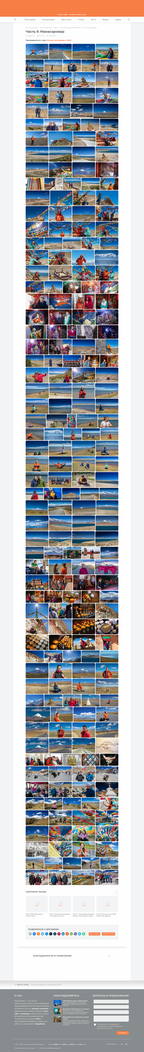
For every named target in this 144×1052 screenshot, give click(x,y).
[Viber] (75, 933)
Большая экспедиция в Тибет (59, 40)
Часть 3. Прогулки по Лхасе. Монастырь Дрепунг (106, 915)
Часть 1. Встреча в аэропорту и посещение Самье (59, 915)
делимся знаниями (40, 1009)
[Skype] (79, 933)
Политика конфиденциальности (50, 1048)
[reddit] (67, 933)
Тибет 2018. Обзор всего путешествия (34, 915)
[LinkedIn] (63, 933)
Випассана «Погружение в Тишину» (76, 1009)
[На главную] (26, 28)
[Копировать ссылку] (109, 955)
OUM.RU (25, 1044)
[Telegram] (42, 933)
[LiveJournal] (54, 933)
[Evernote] (83, 933)
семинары (25, 1014)
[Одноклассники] (38, 933)
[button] (113, 893)
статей (58, 1044)
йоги (38, 1019)
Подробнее (40, 1024)
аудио (82, 1044)
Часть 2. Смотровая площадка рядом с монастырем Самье (83, 915)
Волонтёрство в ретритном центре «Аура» (76, 1018)
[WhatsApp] (71, 933)
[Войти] (121, 1044)
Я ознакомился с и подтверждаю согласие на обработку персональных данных (109, 1026)
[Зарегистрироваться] (127, 1044)
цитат (66, 1044)
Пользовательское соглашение (24, 1048)
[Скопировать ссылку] (30, 933)
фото (73, 1044)
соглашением (113, 1024)
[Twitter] (50, 933)
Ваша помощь (111, 1044)
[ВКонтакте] (34, 933)
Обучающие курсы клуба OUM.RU (75, 1001)
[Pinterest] (59, 933)
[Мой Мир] (46, 933)
